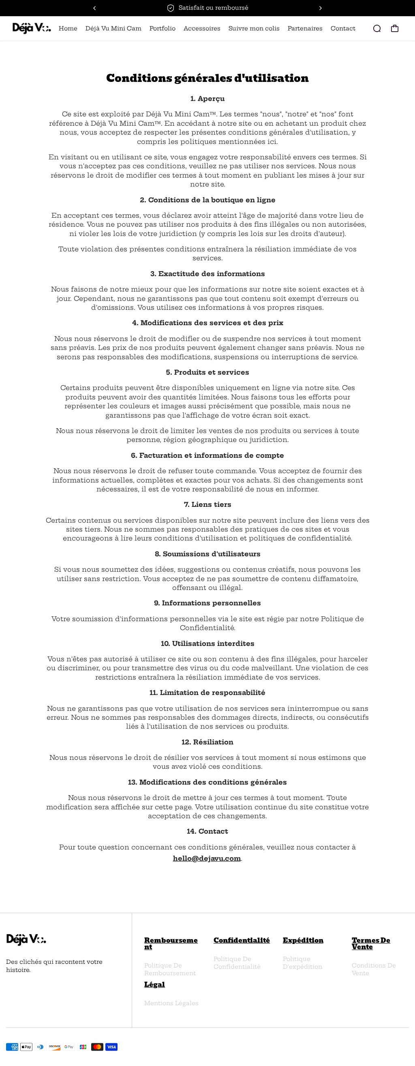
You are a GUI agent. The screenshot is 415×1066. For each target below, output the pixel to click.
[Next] (320, 8)
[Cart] (395, 28)
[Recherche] (377, 28)
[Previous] (95, 8)
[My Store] (31, 29)
